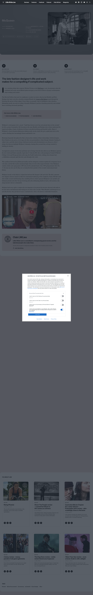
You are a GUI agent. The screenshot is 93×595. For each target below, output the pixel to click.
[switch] (62, 296)
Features (34, 2)
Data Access (46, 319)
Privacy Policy (53, 319)
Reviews (26, 2)
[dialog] (46, 297)
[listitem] (46, 293)
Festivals (41, 2)
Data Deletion (39, 319)
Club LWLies (57, 2)
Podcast (49, 2)
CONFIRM (37, 314)
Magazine (66, 2)
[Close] (68, 276)
